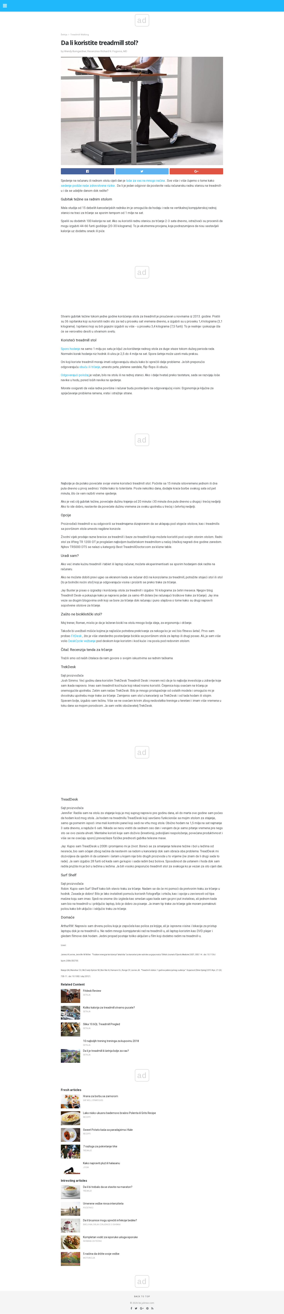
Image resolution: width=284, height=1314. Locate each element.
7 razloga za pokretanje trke (100, 1146)
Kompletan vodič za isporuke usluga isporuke (110, 1237)
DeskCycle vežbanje (82, 641)
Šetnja (64, 34)
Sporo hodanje (70, 349)
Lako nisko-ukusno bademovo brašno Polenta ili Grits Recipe (119, 1113)
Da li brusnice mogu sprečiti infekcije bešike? (110, 1220)
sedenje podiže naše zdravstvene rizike (88, 185)
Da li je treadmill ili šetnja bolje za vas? (106, 1050)
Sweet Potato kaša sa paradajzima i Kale (108, 1129)
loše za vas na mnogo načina (145, 180)
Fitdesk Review (92, 990)
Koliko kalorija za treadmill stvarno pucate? (109, 1007)
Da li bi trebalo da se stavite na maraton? (107, 1186)
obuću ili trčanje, (90, 367)
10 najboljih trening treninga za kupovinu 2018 (111, 1041)
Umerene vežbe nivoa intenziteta (103, 1203)
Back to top (142, 1296)
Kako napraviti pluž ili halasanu (101, 1163)
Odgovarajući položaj (75, 375)
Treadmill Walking (79, 34)
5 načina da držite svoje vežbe (101, 1253)
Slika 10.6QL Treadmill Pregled (101, 1024)
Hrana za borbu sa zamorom (100, 1096)
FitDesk (76, 636)
